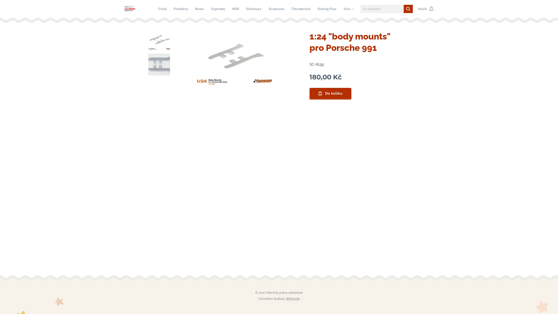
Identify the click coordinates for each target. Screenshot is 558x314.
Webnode (293, 298)
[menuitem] (163, 8)
